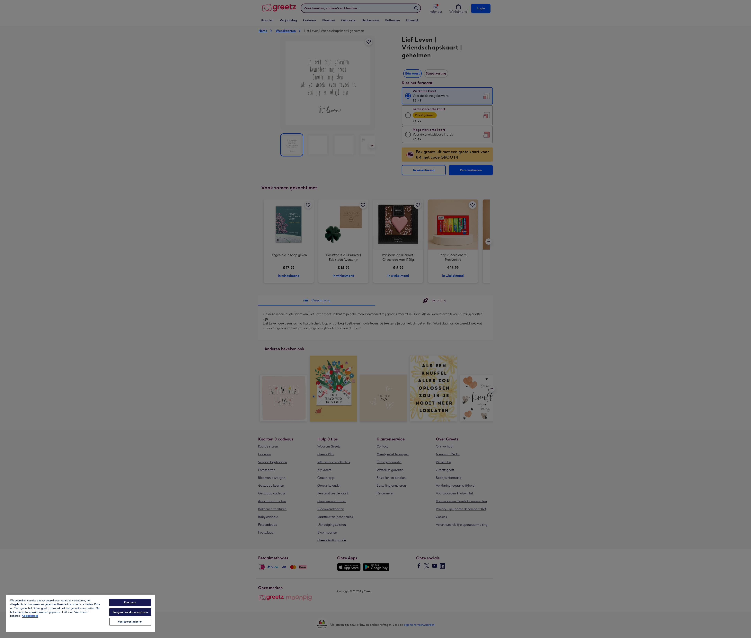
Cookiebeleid (30, 615)
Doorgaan (130, 602)
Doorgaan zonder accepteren (130, 612)
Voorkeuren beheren (130, 621)
